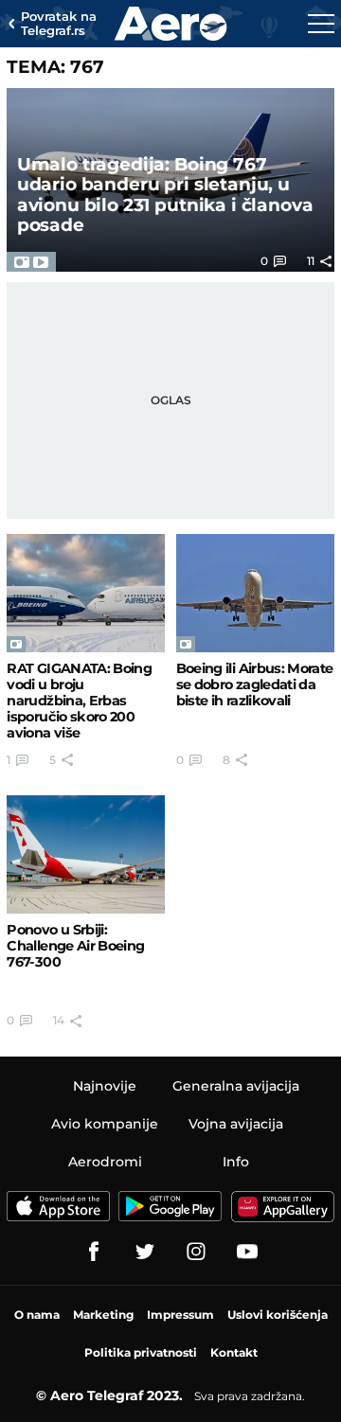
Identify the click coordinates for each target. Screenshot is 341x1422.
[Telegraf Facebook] (94, 1252)
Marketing (103, 1314)
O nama (37, 1314)
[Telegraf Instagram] (196, 1252)
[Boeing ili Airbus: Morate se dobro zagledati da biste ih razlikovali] (255, 593)
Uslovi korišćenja (277, 1314)
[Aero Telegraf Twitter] (145, 1252)
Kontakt (234, 1352)
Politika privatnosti (140, 1352)
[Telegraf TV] (247, 1252)
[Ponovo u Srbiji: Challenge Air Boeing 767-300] (86, 854)
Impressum (180, 1314)
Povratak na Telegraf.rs (59, 24)
